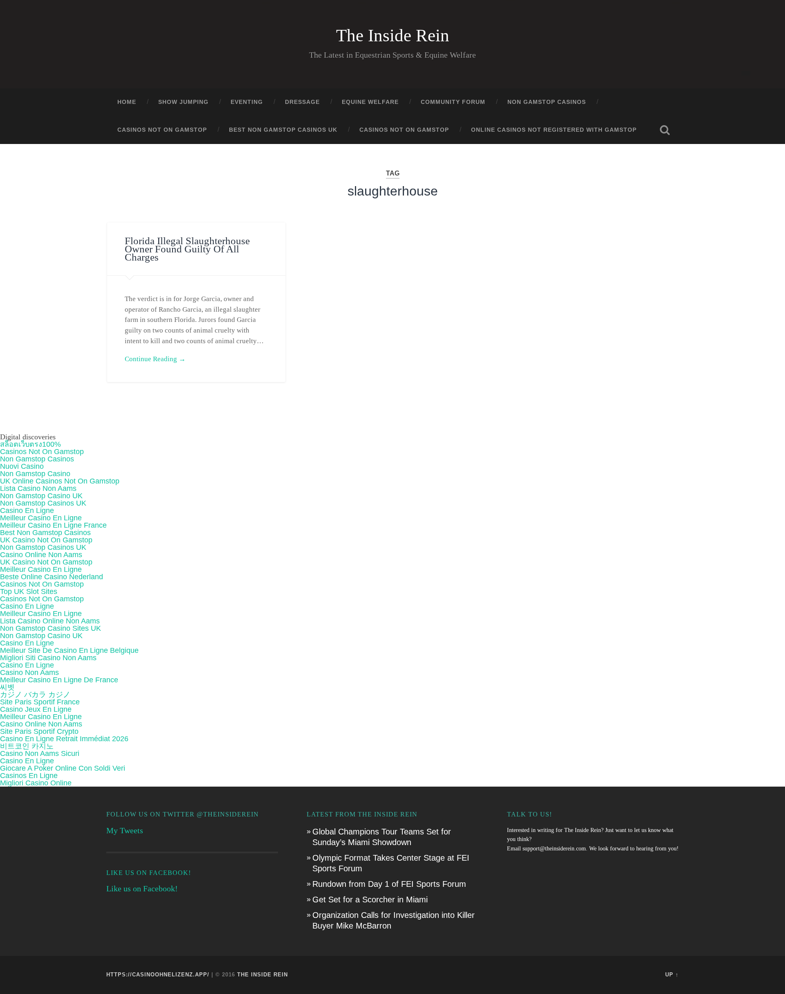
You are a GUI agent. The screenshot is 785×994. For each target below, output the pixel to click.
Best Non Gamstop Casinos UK (283, 130)
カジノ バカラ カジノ (35, 694)
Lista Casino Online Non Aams (50, 621)
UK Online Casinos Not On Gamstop (59, 481)
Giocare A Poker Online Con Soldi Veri (62, 768)
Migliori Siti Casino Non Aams (48, 658)
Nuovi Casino (22, 466)
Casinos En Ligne (29, 775)
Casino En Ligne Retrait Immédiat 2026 (64, 739)
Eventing (247, 102)
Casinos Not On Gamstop (162, 130)
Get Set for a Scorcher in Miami (370, 899)
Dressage (302, 102)
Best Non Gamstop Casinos (45, 532)
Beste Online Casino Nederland (51, 577)
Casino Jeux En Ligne (36, 709)
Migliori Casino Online (36, 783)
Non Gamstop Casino (35, 474)
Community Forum (453, 102)
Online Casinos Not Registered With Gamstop (554, 130)
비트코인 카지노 (27, 746)
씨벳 (7, 687)
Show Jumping (183, 102)
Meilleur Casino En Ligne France (53, 525)
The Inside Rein (392, 35)
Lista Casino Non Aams (38, 488)
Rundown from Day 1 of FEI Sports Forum (389, 883)
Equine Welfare (370, 102)
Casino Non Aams (29, 672)
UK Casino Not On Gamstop (46, 540)
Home (126, 102)
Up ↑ (672, 975)
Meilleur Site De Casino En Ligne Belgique (69, 650)
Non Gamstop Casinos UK (43, 503)
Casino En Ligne (27, 510)
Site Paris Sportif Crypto (39, 731)
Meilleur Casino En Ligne (41, 518)
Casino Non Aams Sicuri (39, 753)
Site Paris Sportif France (40, 702)
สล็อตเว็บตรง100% (30, 444)
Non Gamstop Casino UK (41, 496)
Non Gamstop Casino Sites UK (50, 628)
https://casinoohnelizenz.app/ (157, 975)
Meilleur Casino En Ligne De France (59, 680)
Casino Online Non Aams (41, 555)
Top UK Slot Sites (28, 591)
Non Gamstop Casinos (546, 102)
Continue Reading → (155, 359)
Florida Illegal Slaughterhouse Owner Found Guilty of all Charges (187, 249)
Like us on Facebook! (148, 872)
